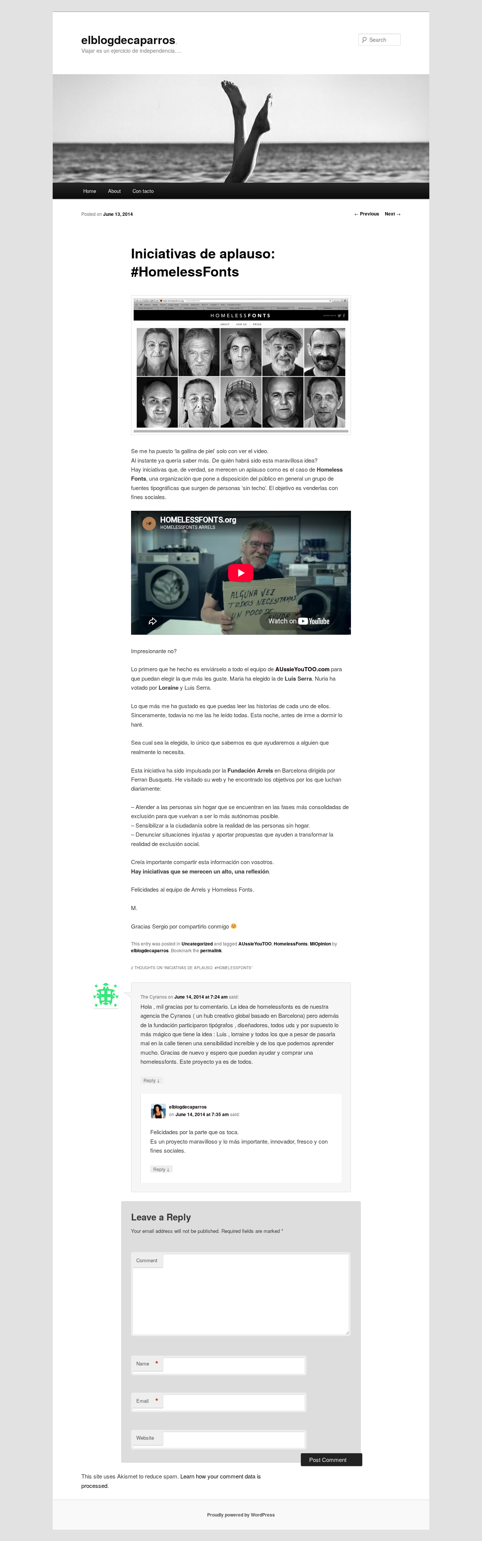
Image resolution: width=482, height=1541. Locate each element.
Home (89, 190)
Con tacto (143, 190)
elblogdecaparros (128, 39)
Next (393, 213)
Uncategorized (197, 943)
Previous (366, 213)
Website (145, 1437)
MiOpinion (320, 943)
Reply (151, 1080)
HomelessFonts (291, 943)
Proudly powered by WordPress (241, 1514)
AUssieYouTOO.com (302, 669)
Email (147, 1401)
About (114, 190)
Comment (146, 1260)
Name (147, 1364)
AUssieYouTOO (255, 943)
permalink (211, 950)
